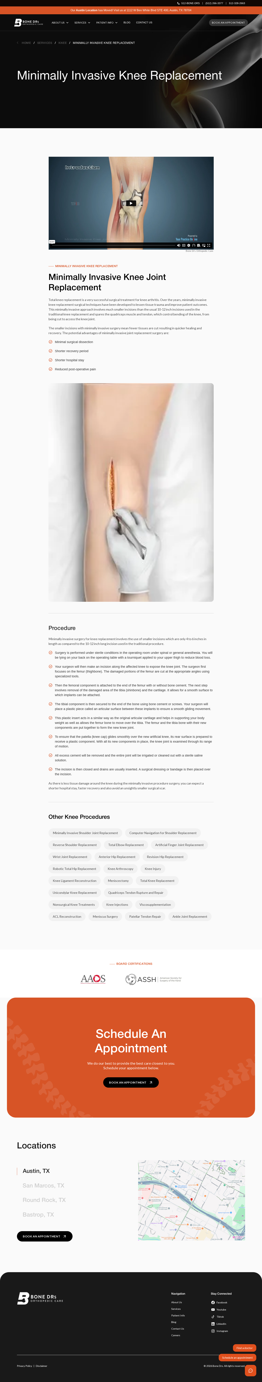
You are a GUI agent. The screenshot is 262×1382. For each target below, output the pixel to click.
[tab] (70, 1171)
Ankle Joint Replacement (190, 916)
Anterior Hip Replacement (117, 857)
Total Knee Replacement (157, 881)
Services (176, 1308)
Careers (175, 1335)
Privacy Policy (24, 1365)
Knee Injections (117, 904)
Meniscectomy (118, 881)
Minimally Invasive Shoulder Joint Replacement (85, 833)
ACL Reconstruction (67, 916)
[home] (28, 23)
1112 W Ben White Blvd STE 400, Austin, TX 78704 (159, 10)
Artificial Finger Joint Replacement (179, 845)
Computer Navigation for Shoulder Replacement (163, 833)
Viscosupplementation (155, 904)
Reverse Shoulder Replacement (75, 845)
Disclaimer (41, 1365)
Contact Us (177, 1328)
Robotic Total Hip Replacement (74, 869)
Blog (173, 1322)
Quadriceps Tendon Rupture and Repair (135, 893)
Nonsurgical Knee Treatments (74, 904)
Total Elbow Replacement (126, 845)
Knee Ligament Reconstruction (74, 881)
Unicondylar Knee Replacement (75, 893)
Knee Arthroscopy (120, 869)
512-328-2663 (237, 3)
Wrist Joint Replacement (70, 857)
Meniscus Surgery (105, 916)
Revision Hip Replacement (165, 857)
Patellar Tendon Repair (145, 916)
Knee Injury (153, 869)
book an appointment (228, 22)
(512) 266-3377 (214, 3)
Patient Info (178, 1315)
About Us (176, 1302)
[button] (60, 22)
